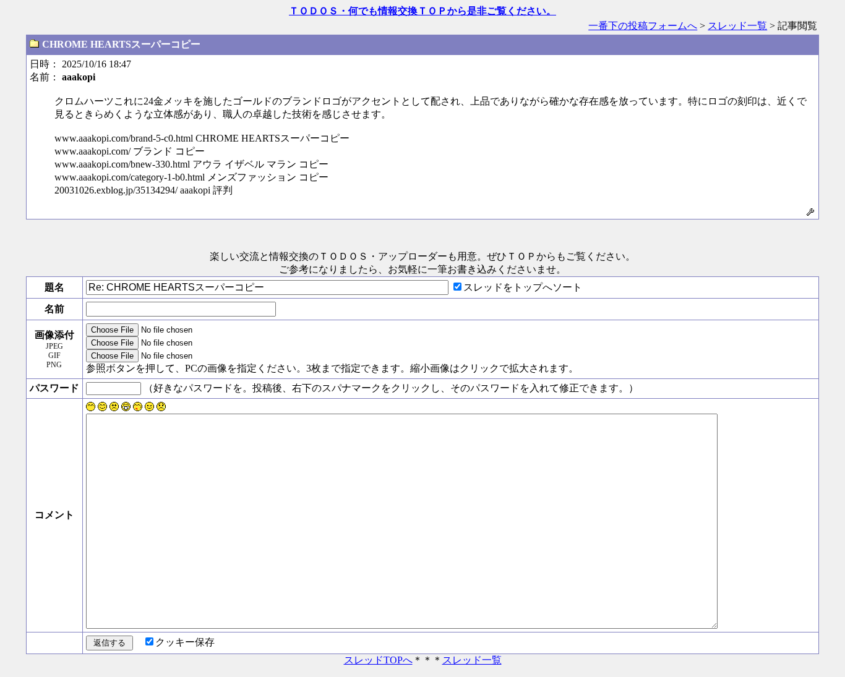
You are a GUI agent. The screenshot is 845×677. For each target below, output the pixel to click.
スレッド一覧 (737, 25)
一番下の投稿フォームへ (642, 25)
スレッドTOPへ (378, 660)
